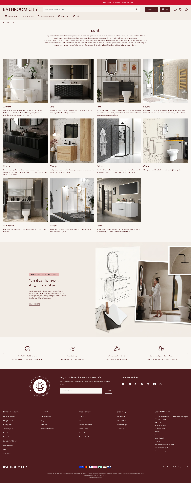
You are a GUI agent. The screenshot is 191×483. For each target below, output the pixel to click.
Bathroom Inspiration (47, 16)
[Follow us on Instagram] (129, 384)
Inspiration (6, 433)
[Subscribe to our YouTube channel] (123, 384)
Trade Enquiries (8, 429)
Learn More (34, 304)
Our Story (44, 425)
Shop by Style (29, 16)
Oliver (146, 166)
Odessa (100, 166)
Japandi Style (121, 429)
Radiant (53, 225)
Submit (108, 391)
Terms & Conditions (85, 437)
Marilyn (53, 166)
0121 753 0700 (159, 422)
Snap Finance (7, 453)
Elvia (52, 106)
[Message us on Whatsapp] (160, 384)
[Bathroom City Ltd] (20, 9)
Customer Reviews (9, 416)
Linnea (6, 166)
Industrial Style (121, 421)
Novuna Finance (8, 445)
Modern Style (121, 416)
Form (99, 106)
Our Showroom (46, 416)
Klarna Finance (7, 437)
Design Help (64, 16)
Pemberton (8, 225)
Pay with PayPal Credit (10, 441)
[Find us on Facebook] (142, 384)
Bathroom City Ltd (172, 467)
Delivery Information (85, 425)
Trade (166, 9)
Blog (42, 421)
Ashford (7, 106)
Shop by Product (13, 16)
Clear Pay (6, 449)
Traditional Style (122, 425)
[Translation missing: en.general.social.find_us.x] (148, 384)
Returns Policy (83, 429)
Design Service (8, 421)
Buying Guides (7, 425)
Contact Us (153, 9)
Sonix (99, 225)
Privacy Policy (83, 433)
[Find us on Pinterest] (154, 384)
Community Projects (47, 429)
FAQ (80, 421)
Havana (146, 106)
